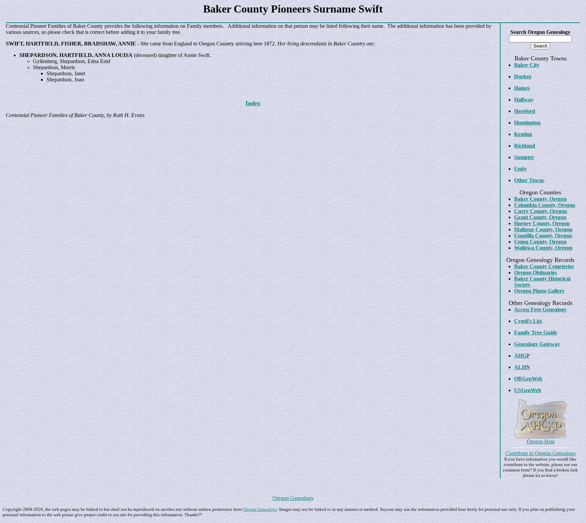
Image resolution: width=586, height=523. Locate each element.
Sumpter (524, 157)
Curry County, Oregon (540, 211)
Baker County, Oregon (540, 199)
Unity (520, 169)
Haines (522, 88)
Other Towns (529, 180)
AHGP (522, 356)
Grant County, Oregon (540, 217)
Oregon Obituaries (535, 272)
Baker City (527, 65)
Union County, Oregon (540, 242)
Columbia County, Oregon (544, 205)
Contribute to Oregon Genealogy (540, 453)
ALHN (522, 367)
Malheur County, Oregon (543, 229)
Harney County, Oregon (542, 223)
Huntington (527, 122)
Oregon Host (540, 441)
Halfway (523, 99)
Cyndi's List (528, 321)
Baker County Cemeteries (544, 266)
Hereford (524, 111)
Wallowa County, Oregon (543, 248)
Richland (524, 146)
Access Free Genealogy (540, 309)
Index (253, 103)
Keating (523, 134)
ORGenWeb (528, 379)
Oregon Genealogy (293, 498)
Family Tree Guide (535, 332)
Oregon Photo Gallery (539, 291)
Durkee (522, 76)
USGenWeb (527, 390)
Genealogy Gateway (537, 344)
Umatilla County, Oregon (543, 235)
